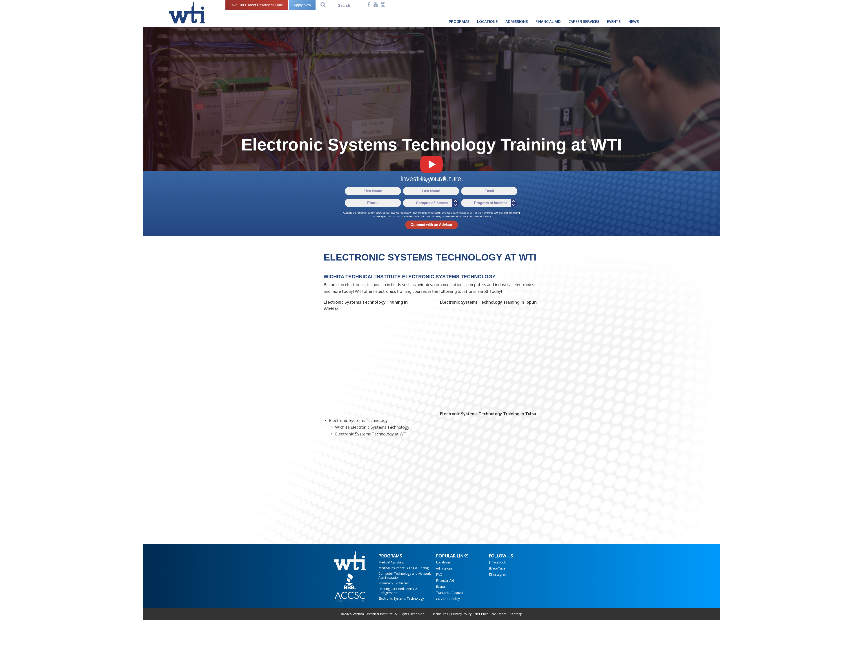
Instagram (499, 574)
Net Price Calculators (490, 614)
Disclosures (440, 614)
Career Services (583, 21)
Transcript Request (449, 592)
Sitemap (515, 614)
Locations (487, 21)
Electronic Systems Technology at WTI (371, 433)
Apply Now (302, 5)
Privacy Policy (461, 614)
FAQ (439, 574)
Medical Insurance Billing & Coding (403, 568)
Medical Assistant (391, 562)
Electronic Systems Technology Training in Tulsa (488, 413)
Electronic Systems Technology (358, 420)
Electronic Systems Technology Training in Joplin (488, 302)
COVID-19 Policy (448, 598)
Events (614, 21)
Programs (459, 21)
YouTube (498, 568)
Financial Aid (548, 21)
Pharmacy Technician (393, 583)
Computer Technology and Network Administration (404, 575)
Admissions (516, 21)
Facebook (498, 562)
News (633, 21)
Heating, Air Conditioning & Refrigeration (398, 591)
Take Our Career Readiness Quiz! (257, 5)
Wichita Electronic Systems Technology (372, 427)
